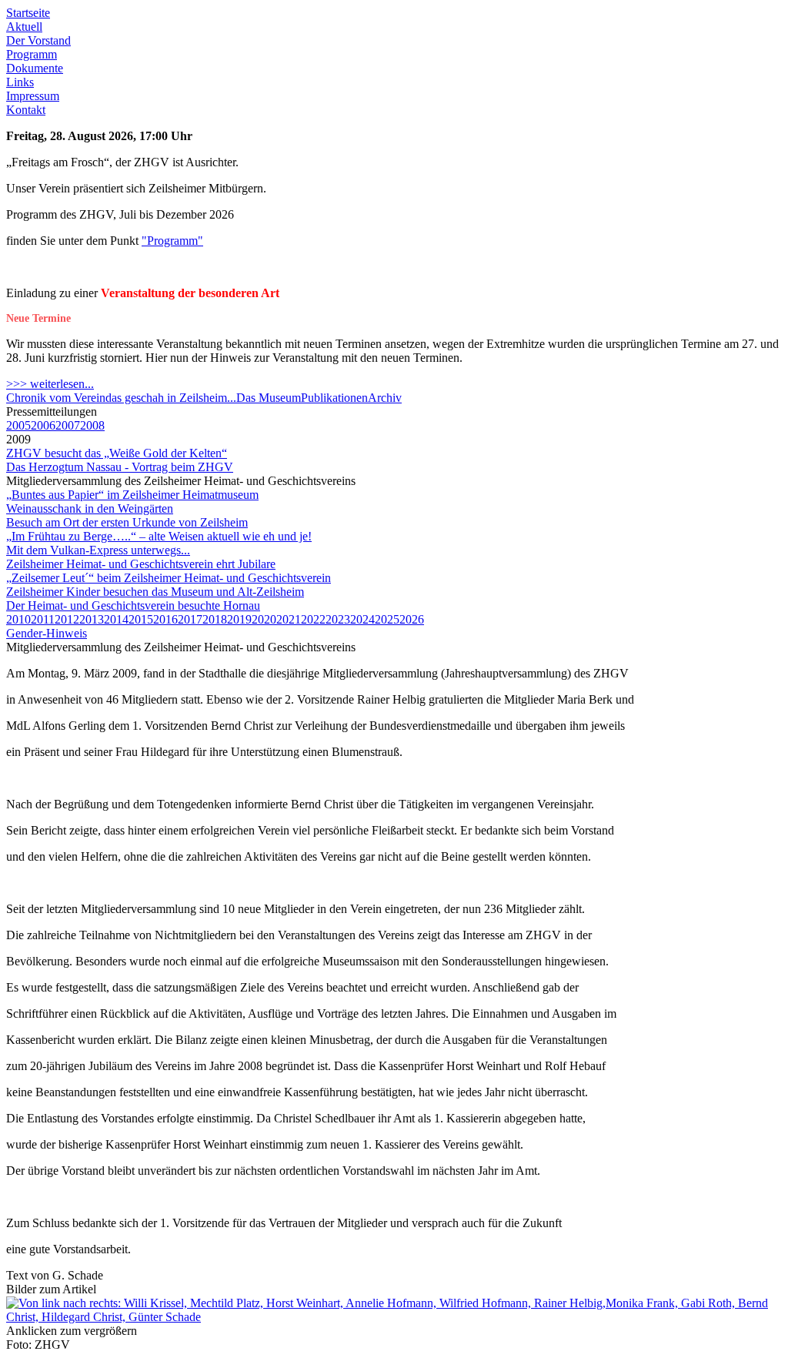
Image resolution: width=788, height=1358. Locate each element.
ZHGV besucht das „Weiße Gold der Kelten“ (116, 453)
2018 (214, 619)
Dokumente (34, 68)
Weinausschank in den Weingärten (89, 508)
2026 (411, 619)
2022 (313, 619)
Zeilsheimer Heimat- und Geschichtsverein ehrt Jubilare (140, 563)
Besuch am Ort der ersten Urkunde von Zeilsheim (127, 522)
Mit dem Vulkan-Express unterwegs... (98, 550)
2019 (239, 619)
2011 (43, 619)
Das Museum (268, 397)
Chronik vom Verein (55, 397)
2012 (67, 619)
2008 (92, 425)
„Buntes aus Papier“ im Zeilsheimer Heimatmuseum (132, 494)
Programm (31, 54)
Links (20, 82)
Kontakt (25, 109)
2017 (190, 619)
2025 (387, 619)
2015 (141, 619)
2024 (362, 619)
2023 (338, 619)
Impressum (32, 95)
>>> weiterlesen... (50, 383)
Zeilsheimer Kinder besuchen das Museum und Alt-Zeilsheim (155, 591)
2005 (18, 425)
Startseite (28, 12)
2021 (288, 619)
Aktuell (24, 26)
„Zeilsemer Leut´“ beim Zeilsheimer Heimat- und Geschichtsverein (168, 577)
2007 (67, 425)
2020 (264, 619)
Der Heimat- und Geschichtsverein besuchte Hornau (133, 605)
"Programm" (172, 240)
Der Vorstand (38, 40)
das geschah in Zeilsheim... (170, 397)
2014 (116, 619)
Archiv (385, 397)
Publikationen (334, 397)
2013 (91, 619)
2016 (165, 619)
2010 (18, 619)
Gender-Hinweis (46, 633)
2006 (43, 425)
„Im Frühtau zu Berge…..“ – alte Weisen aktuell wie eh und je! (159, 536)
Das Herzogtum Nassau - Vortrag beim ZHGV (119, 466)
